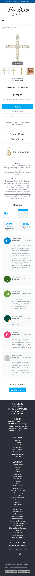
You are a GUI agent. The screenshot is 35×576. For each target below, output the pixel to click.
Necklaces (7, 183)
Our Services (17, 442)
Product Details (17, 134)
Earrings (26, 181)
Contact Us (17, 456)
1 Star (15, 218)
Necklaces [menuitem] (17, 481)
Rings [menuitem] (17, 483)
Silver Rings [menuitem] (17, 495)
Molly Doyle (16, 291)
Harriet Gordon (17, 238)
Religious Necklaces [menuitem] (17, 526)
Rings (13, 183)
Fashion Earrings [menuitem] (17, 514)
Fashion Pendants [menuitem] (17, 516)
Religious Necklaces (23, 192)
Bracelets (21, 181)
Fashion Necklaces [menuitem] (17, 512)
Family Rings (26, 194)
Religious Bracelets (17, 198)
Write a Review (17, 389)
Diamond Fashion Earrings (14, 189)
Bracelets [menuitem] (17, 467)
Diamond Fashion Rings (23, 183)
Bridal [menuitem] (17, 469)
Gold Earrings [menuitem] (17, 500)
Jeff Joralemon (17, 277)
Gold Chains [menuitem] (17, 502)
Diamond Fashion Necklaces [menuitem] (17, 523)
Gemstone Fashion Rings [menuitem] (17, 490)
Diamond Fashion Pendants (10, 28)
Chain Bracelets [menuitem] (17, 533)
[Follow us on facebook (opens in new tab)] (15, 554)
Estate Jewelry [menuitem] (17, 476)
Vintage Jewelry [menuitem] (17, 474)
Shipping (9, 115)
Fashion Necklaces (12, 185)
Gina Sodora (16, 332)
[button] (8, 1)
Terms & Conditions (17, 449)
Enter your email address (17, 545)
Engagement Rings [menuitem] (17, 509)
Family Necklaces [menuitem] (17, 535)
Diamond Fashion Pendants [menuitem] (17, 528)
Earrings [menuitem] (17, 472)
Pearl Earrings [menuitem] (18, 504)
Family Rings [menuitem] (17, 530)
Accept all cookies (24, 571)
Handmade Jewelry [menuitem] (17, 465)
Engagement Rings (11, 181)
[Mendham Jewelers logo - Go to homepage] (17, 10)
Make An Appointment (17, 454)
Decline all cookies (11, 571)
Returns (26, 115)
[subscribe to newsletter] (25, 549)
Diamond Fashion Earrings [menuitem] (17, 521)
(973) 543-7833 (17, 80)
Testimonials (17, 445)
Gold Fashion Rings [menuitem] (17, 493)
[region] (17, 50)
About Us (17, 440)
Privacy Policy (17, 447)
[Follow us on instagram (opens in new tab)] (20, 554)
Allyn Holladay (17, 355)
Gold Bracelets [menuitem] (17, 488)
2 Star (15, 216)
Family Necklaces (21, 196)
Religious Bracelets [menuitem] (17, 537)
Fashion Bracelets (23, 187)
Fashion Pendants (11, 187)
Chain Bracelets (10, 196)
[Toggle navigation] (3, 21)
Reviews (17, 204)
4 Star (15, 212)
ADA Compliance (17, 452)
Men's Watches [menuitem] (17, 479)
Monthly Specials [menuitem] (17, 486)
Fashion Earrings (23, 185)
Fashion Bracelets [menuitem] (17, 519)
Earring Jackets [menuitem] (17, 507)
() (29, 210)
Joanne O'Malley (17, 316)
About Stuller (17, 139)
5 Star (15, 210)
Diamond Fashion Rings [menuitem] (17, 497)
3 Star (15, 214)
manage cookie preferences (18, 567)
